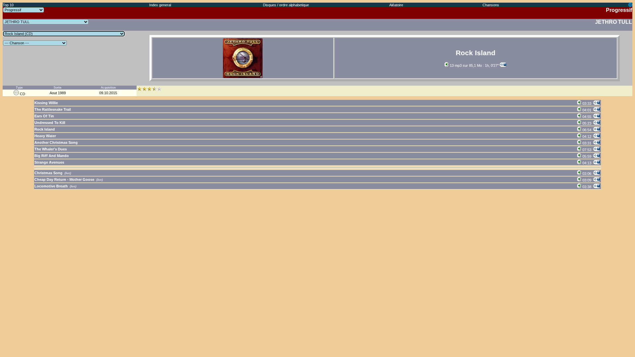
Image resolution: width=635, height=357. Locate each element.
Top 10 (8, 5)
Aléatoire (396, 5)
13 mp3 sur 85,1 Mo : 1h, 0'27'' (474, 65)
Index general (160, 5)
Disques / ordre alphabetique (286, 5)
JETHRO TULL (613, 22)
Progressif (619, 10)
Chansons (491, 5)
